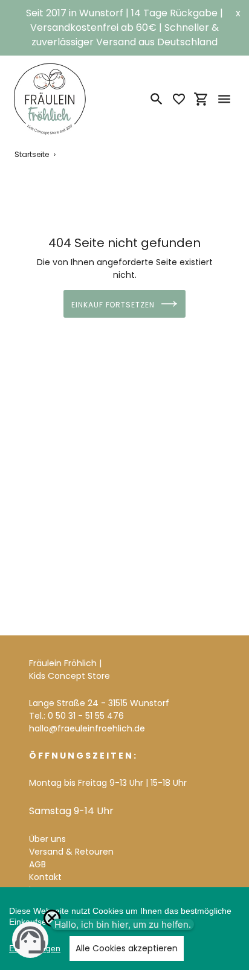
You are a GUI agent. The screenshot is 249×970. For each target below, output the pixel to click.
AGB (37, 864)
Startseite (32, 154)
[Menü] (224, 99)
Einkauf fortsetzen (113, 305)
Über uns (47, 839)
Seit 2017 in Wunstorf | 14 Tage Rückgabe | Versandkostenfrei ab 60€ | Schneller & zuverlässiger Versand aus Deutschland (124, 27)
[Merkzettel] (179, 99)
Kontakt (45, 877)
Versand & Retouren (71, 852)
